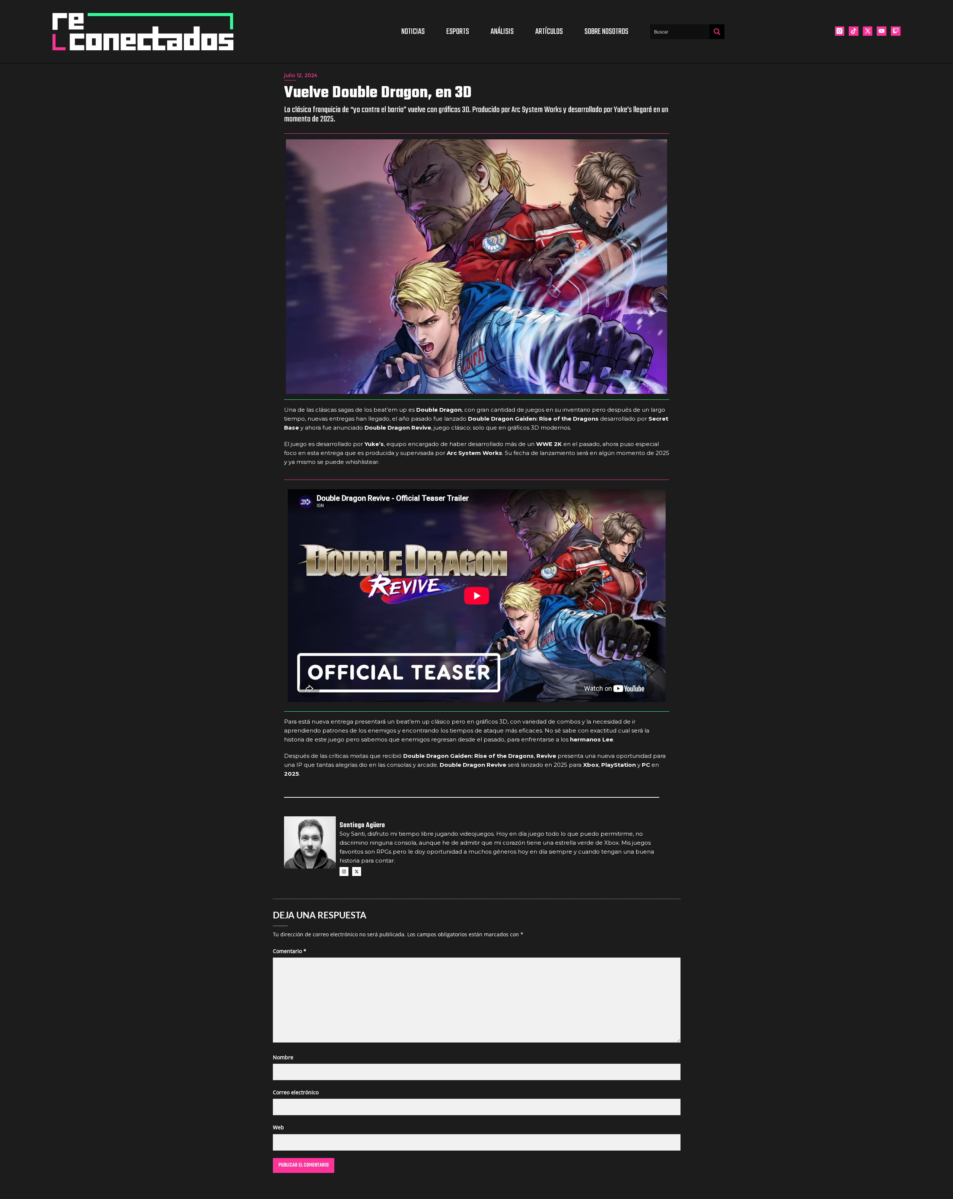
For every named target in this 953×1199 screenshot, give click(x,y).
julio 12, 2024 (300, 75)
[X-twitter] (868, 31)
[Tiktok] (853, 31)
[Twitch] (896, 31)
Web (278, 1127)
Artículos (549, 31)
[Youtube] (881, 31)
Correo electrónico (296, 1092)
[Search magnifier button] (717, 31)
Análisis (502, 31)
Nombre (283, 1057)
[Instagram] (344, 871)
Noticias (413, 31)
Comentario (289, 951)
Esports (457, 31)
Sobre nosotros (606, 31)
